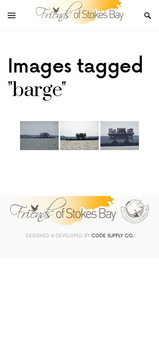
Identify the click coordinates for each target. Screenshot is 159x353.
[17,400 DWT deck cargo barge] (79, 135)
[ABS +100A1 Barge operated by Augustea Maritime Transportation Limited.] (39, 135)
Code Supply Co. (112, 236)
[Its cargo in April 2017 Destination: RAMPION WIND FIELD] (119, 135)
